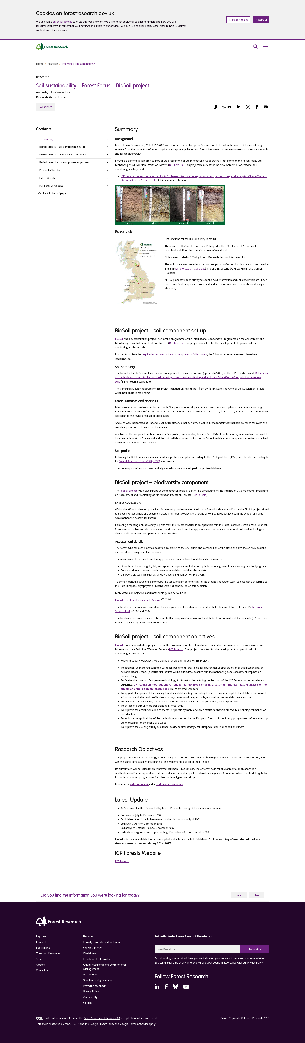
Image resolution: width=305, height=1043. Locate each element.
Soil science (45, 107)
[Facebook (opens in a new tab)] (256, 107)
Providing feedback (94, 985)
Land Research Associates (190, 268)
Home (39, 63)
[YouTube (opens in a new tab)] (186, 987)
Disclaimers (90, 953)
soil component (139, 784)
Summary (48, 139)
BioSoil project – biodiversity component (62, 154)
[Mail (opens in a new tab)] (265, 107)
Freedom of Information (97, 959)
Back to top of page (54, 193)
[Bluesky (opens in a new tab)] (175, 987)
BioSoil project (128, 490)
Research (52, 63)
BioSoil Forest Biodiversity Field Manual (137, 600)
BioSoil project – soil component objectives (64, 162)
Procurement (90, 974)
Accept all (261, 19)
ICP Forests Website (51, 185)
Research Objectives (50, 170)
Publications (43, 947)
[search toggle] (255, 46)
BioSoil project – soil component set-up (62, 146)
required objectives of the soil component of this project (174, 354)
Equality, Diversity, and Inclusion (101, 942)
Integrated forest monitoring (78, 63)
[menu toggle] (265, 46)
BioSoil (119, 339)
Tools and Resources (48, 953)
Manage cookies (238, 19)
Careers (40, 964)
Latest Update (47, 178)
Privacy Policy (91, 991)
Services (40, 959)
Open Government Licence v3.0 (102, 1018)
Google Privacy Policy (101, 1024)
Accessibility (90, 997)
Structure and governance (98, 980)
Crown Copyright (93, 947)
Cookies (88, 1002)
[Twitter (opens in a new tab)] (248, 107)
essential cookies (62, 21)
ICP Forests (176, 165)
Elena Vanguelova (60, 92)
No (257, 895)
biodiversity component (169, 784)
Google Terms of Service (134, 1024)
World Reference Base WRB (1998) (139, 461)
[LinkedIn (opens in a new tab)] (239, 107)
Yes (239, 895)
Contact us (42, 970)
